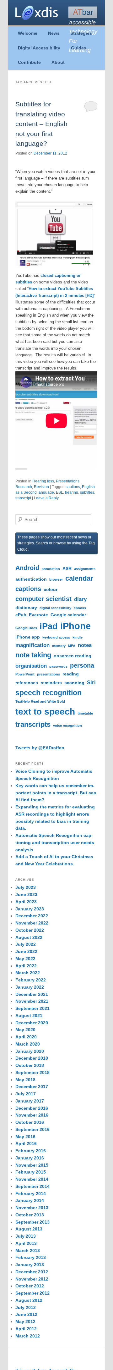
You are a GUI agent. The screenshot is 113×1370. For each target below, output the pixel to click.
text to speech (45, 711)
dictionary (26, 607)
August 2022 (28, 937)
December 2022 (31, 915)
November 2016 (31, 1115)
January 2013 (29, 1264)
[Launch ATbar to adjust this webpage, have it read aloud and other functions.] (82, 12)
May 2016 (25, 1136)
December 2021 (31, 994)
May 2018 (25, 1079)
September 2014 (32, 1186)
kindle (78, 637)
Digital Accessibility (39, 47)
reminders (51, 682)
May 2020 (25, 1029)
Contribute (29, 62)
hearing (71, 492)
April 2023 (26, 901)
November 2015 (31, 1165)
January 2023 (29, 908)
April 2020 (26, 1036)
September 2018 (32, 1072)
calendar (79, 578)
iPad (49, 626)
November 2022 (31, 922)
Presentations (67, 481)
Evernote (38, 614)
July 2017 (25, 1093)
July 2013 (25, 1236)
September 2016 (32, 1129)
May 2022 (25, 958)
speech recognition (48, 693)
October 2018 (29, 1065)
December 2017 (31, 1086)
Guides (78, 47)
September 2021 (32, 1008)
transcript (23, 498)
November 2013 (31, 1207)
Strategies (81, 33)
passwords (58, 666)
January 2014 (29, 1200)
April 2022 (26, 965)
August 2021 (28, 1015)
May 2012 (25, 1321)
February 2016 (30, 1150)
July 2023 (25, 887)
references (26, 682)
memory (59, 646)
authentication (31, 579)
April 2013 (26, 1243)
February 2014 (30, 1193)
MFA (71, 646)
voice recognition (67, 725)
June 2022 (26, 951)
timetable (85, 713)
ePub (20, 614)
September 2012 (32, 1293)
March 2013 (27, 1250)
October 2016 (29, 1122)
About (58, 62)
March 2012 (27, 1335)
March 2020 (27, 1044)
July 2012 (25, 1307)
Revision (41, 487)
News (54, 33)
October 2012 (29, 1285)
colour (50, 589)
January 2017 (29, 1100)
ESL (59, 492)
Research (23, 487)
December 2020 (31, 1022)
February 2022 (30, 979)
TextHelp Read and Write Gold (40, 701)
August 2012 (28, 1300)
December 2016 (31, 1108)
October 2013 (29, 1214)
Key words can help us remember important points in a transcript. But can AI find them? (55, 792)
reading (70, 673)
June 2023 (26, 894)
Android (27, 567)
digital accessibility (55, 608)
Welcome (27, 33)
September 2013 (32, 1222)
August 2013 (28, 1228)
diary (80, 599)
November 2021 (31, 1001)
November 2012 (31, 1278)
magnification (32, 645)
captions (73, 487)
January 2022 (29, 987)
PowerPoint (25, 674)
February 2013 (30, 1257)
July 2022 (25, 944)
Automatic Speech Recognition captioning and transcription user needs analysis (54, 842)
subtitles (87, 492)
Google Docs (26, 628)
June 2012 (26, 1314)
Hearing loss (43, 481)
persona (82, 665)
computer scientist (43, 598)
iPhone (75, 626)
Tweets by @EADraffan (39, 747)
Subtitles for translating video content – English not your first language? (41, 123)
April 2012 (26, 1328)
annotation (51, 569)
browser (56, 579)
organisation (31, 666)
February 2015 (30, 1171)
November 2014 (31, 1179)
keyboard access (56, 637)
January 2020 (29, 1051)
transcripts (33, 724)
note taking (33, 655)
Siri (91, 682)
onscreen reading (72, 655)
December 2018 (31, 1058)
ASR (67, 568)
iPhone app (27, 636)
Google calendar (68, 614)
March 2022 (27, 972)
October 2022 (29, 930)
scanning (74, 682)
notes (85, 645)
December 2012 (31, 1271)
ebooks (80, 608)
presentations (48, 674)
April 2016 (26, 1143)
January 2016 (29, 1157)
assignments (84, 569)
